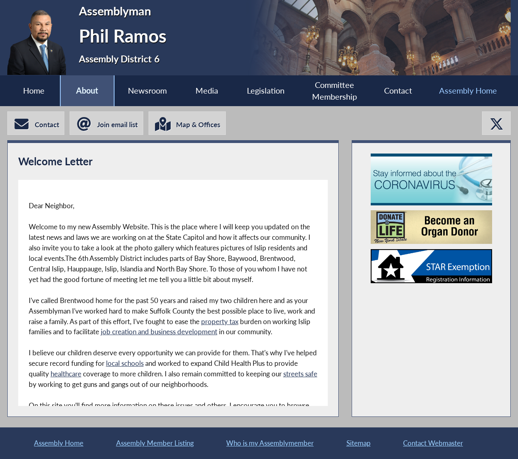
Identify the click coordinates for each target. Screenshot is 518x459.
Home (34, 90)
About (87, 90)
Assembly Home (468, 90)
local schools (125, 363)
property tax (219, 321)
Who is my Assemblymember (270, 443)
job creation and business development (159, 331)
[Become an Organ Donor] (431, 227)
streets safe (300, 373)
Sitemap (358, 443)
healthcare (66, 373)
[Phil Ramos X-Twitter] (496, 123)
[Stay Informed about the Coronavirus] (431, 179)
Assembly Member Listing (155, 443)
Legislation (265, 90)
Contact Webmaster (433, 443)
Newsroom (147, 90)
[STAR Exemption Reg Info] (431, 266)
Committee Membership (334, 90)
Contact (398, 90)
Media (206, 90)
